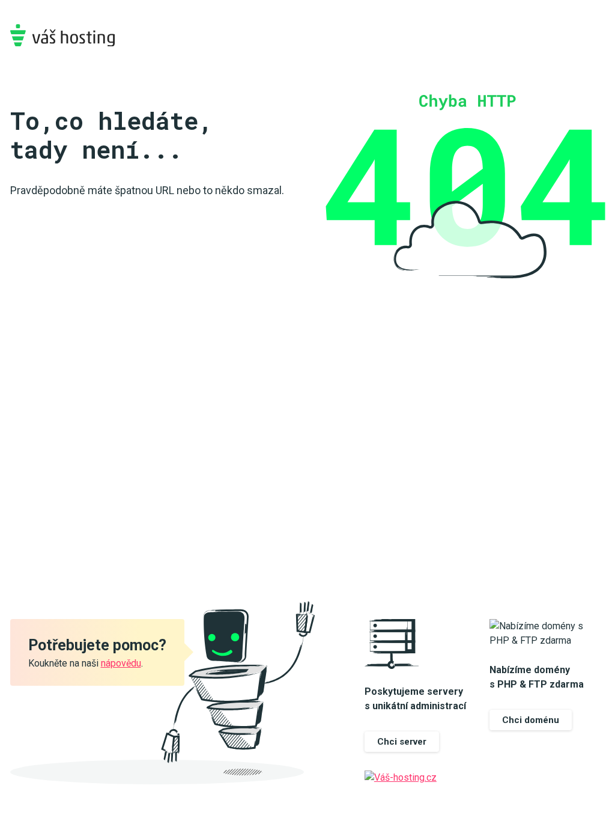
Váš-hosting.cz (62, 35)
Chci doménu (530, 720)
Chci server (401, 741)
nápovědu (121, 663)
